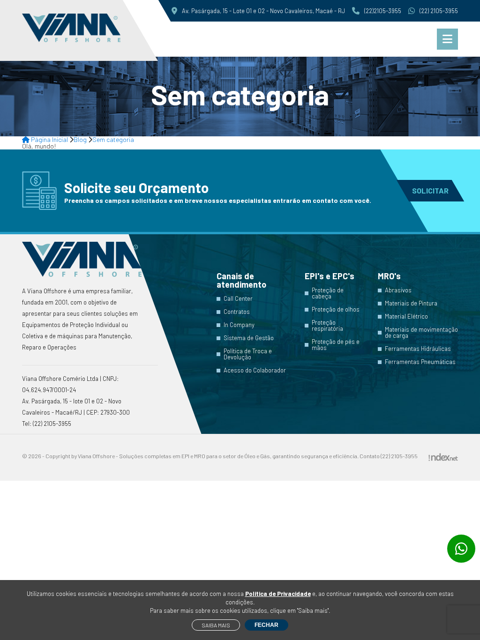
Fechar (266, 625)
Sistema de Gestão (249, 338)
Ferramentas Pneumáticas (420, 362)
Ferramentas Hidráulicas (418, 349)
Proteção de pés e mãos (336, 345)
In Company (239, 325)
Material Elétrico (406, 316)
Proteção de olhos (336, 309)
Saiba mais (216, 625)
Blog (80, 139)
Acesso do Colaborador (255, 370)
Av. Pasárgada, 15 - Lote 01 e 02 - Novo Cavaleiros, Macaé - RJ (263, 11)
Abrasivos (398, 290)
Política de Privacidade (278, 593)
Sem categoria (113, 139)
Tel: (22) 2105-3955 (46, 423)
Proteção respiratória (327, 326)
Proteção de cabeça (328, 293)
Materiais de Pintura (411, 303)
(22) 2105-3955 (439, 11)
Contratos (237, 312)
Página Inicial (49, 139)
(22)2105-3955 (382, 11)
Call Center (238, 299)
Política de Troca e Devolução (248, 354)
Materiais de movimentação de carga (421, 333)
